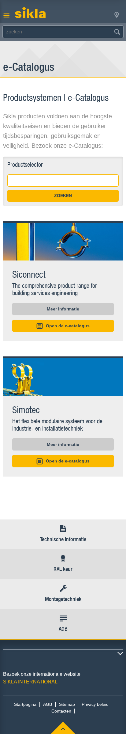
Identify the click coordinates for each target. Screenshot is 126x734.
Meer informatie (63, 308)
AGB (47, 704)
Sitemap (67, 704)
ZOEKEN (63, 195)
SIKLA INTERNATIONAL (30, 681)
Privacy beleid (95, 704)
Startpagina (25, 704)
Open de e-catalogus (68, 325)
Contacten (61, 711)
